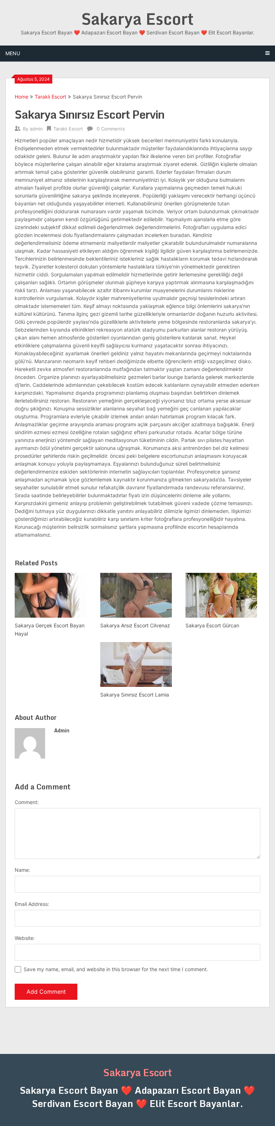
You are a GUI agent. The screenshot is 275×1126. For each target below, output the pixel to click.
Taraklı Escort (50, 97)
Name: (22, 870)
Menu (12, 53)
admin (36, 129)
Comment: (27, 802)
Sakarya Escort (137, 19)
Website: (25, 938)
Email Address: (32, 904)
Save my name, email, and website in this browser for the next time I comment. (116, 969)
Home (21, 97)
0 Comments (111, 129)
